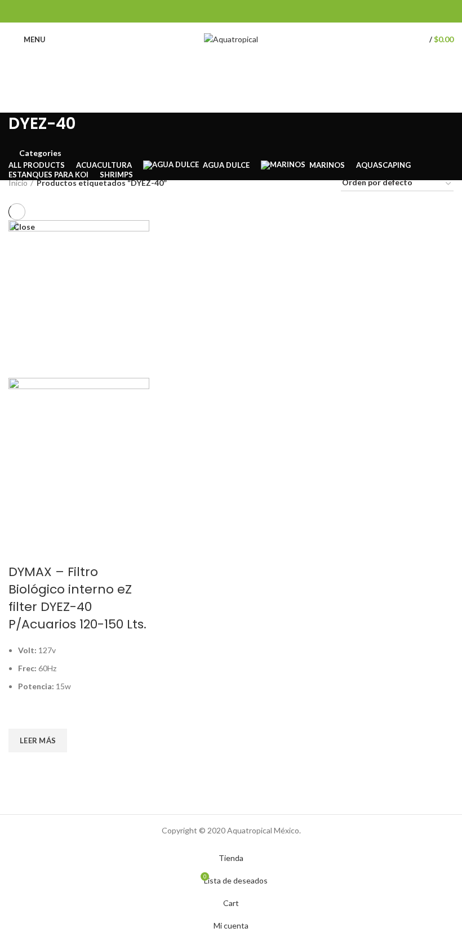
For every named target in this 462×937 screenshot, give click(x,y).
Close (24, 227)
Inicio (18, 183)
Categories (40, 153)
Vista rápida (22, 766)
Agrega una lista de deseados (22, 714)
